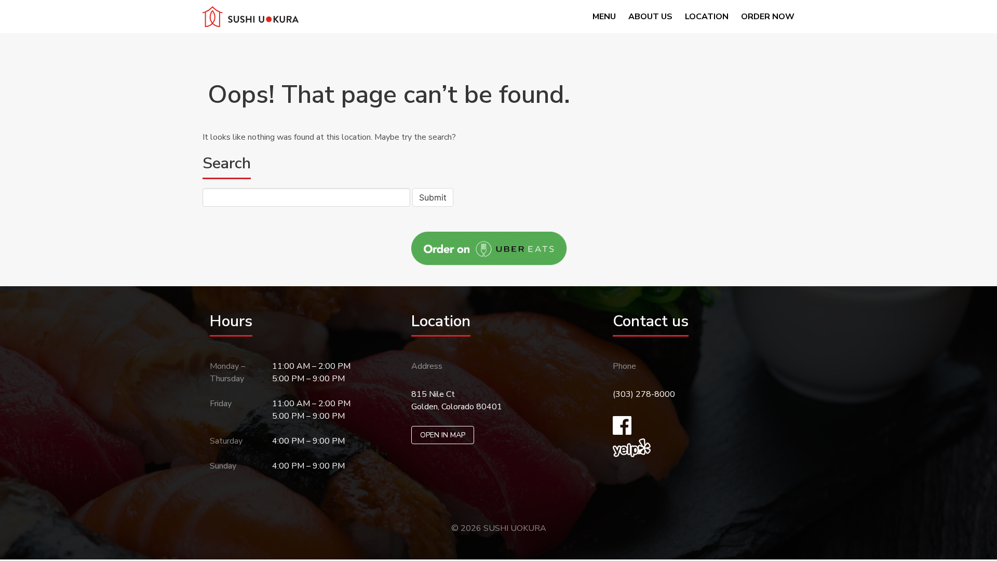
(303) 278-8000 (644, 394)
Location (707, 16)
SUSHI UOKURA (514, 528)
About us (650, 16)
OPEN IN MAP (442, 435)
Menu (604, 16)
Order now (767, 16)
